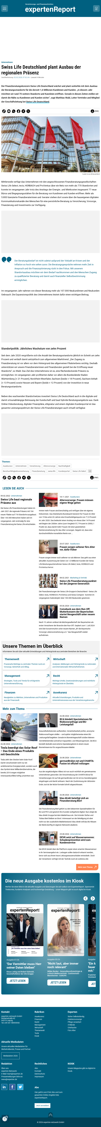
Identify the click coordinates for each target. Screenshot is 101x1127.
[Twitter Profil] (20, 1087)
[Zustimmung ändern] (5, 1118)
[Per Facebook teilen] (19, 111)
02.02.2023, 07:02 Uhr (22, 77)
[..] (90, 471)
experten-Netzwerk (9, 1071)
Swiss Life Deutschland (37, 101)
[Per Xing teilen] (23, 111)
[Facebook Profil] (12, 1087)
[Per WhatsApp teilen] (14, 111)
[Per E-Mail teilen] (4, 111)
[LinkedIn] (4, 1087)
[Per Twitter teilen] (28, 111)
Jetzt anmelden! (42, 1105)
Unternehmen (7, 62)
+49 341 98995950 (12, 1023)
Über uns (5, 1068)
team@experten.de (15, 1074)
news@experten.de (9, 1079)
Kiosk (70, 1071)
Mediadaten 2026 (10, 1056)
